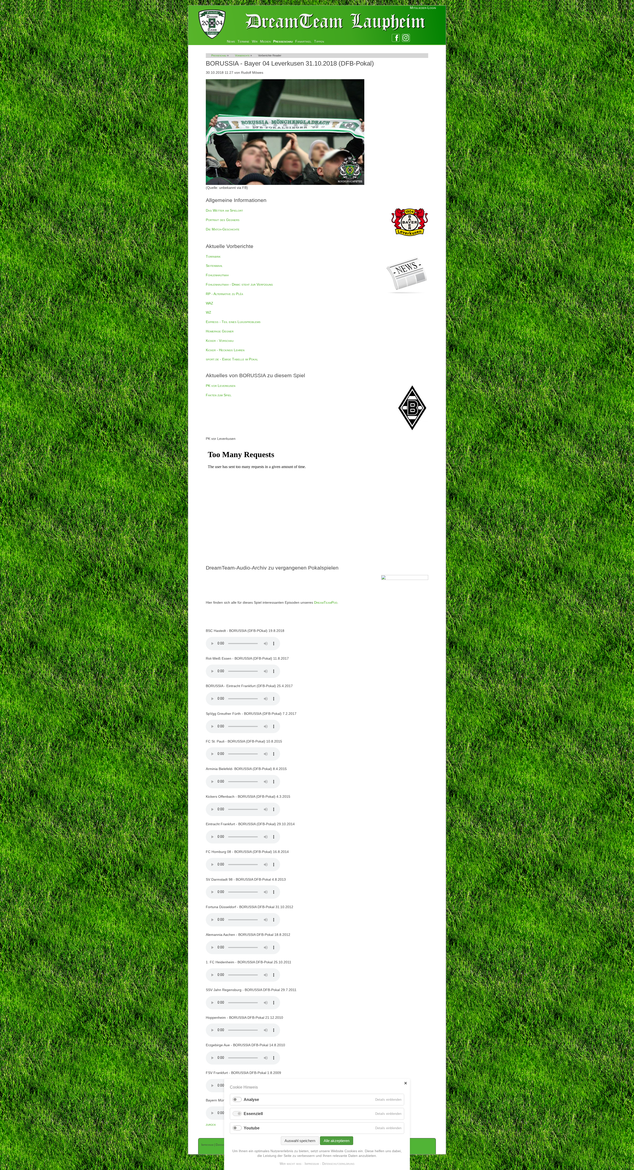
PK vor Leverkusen (220, 386)
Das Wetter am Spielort (224, 210)
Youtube (252, 1128)
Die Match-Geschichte (222, 229)
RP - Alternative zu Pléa (224, 294)
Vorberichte (242, 55)
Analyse (251, 1099)
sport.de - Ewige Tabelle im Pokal (232, 359)
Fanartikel (303, 41)
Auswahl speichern (300, 1141)
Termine (243, 41)
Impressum (207, 1144)
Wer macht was (290, 1164)
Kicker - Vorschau (220, 341)
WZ (208, 312)
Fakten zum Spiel (219, 395)
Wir (255, 41)
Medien (265, 41)
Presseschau (283, 41)
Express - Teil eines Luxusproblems (233, 322)
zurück (211, 1124)
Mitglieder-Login (423, 8)
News (231, 41)
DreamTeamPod (325, 602)
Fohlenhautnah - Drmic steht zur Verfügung (239, 284)
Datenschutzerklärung (338, 1164)
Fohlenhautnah (217, 275)
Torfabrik (213, 256)
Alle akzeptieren (336, 1141)
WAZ (209, 303)
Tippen (319, 41)
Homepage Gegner (220, 331)
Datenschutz (223, 1144)
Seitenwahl (214, 266)
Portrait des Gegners (222, 220)
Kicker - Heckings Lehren (225, 350)
